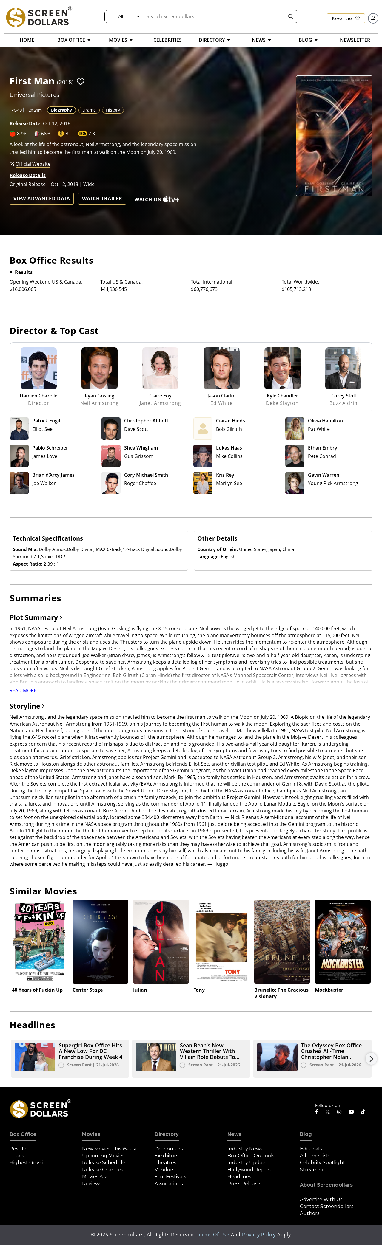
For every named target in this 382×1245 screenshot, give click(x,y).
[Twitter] (327, 1111)
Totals (17, 1156)
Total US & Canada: (121, 281)
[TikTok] (363, 1111)
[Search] (291, 16)
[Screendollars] (39, 16)
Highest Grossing (30, 1162)
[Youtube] (351, 1111)
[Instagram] (339, 1111)
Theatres (165, 1162)
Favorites (343, 18)
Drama (89, 110)
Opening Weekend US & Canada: (46, 281)
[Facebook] (316, 1111)
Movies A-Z (95, 1176)
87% (21, 133)
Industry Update (247, 1162)
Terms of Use (213, 1234)
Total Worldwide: (300, 281)
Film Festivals (170, 1176)
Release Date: (26, 123)
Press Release (243, 1184)
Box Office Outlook (250, 1156)
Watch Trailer (102, 198)
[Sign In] (373, 18)
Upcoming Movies (103, 1156)
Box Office (23, 1134)
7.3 (91, 133)
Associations (169, 1184)
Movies (91, 1134)
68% (45, 133)
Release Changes (102, 1170)
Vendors (164, 1170)
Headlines (239, 1176)
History (113, 110)
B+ (68, 133)
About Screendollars (326, 1185)
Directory (167, 1134)
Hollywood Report (249, 1170)
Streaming (312, 1170)
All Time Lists (315, 1156)
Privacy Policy (259, 1234)
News (234, 1134)
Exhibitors (166, 1156)
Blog (306, 1134)
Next (371, 1059)
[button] (80, 81)
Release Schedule (103, 1162)
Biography (61, 110)
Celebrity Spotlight (322, 1162)
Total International (211, 281)
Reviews (91, 1184)
